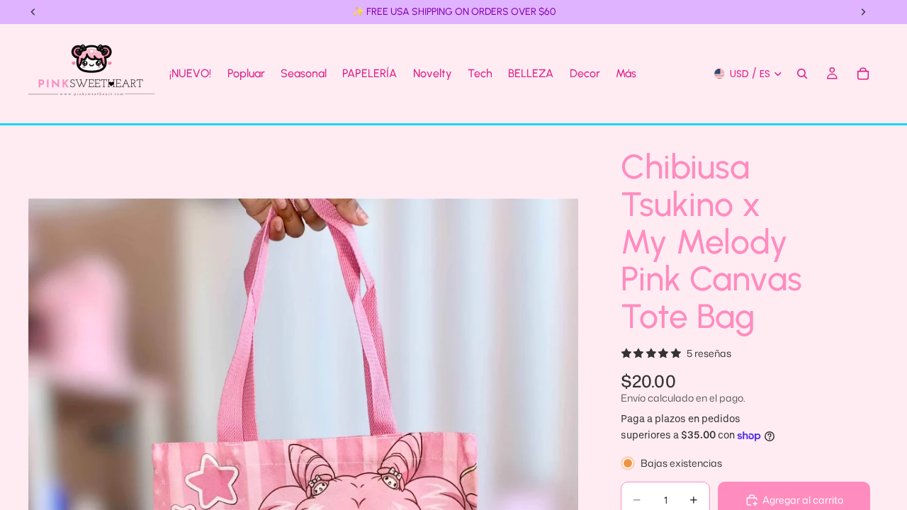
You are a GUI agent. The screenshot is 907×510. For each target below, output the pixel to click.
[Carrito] (863, 73)
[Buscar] (802, 73)
